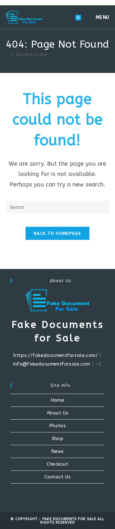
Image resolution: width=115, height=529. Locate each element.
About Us (57, 413)
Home (58, 400)
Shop (58, 438)
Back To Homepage (57, 233)
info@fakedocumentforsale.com (51, 364)
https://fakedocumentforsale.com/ (55, 355)
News (57, 451)
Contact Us (57, 477)
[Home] (7, 54)
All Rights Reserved (72, 521)
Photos (57, 426)
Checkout (57, 464)
